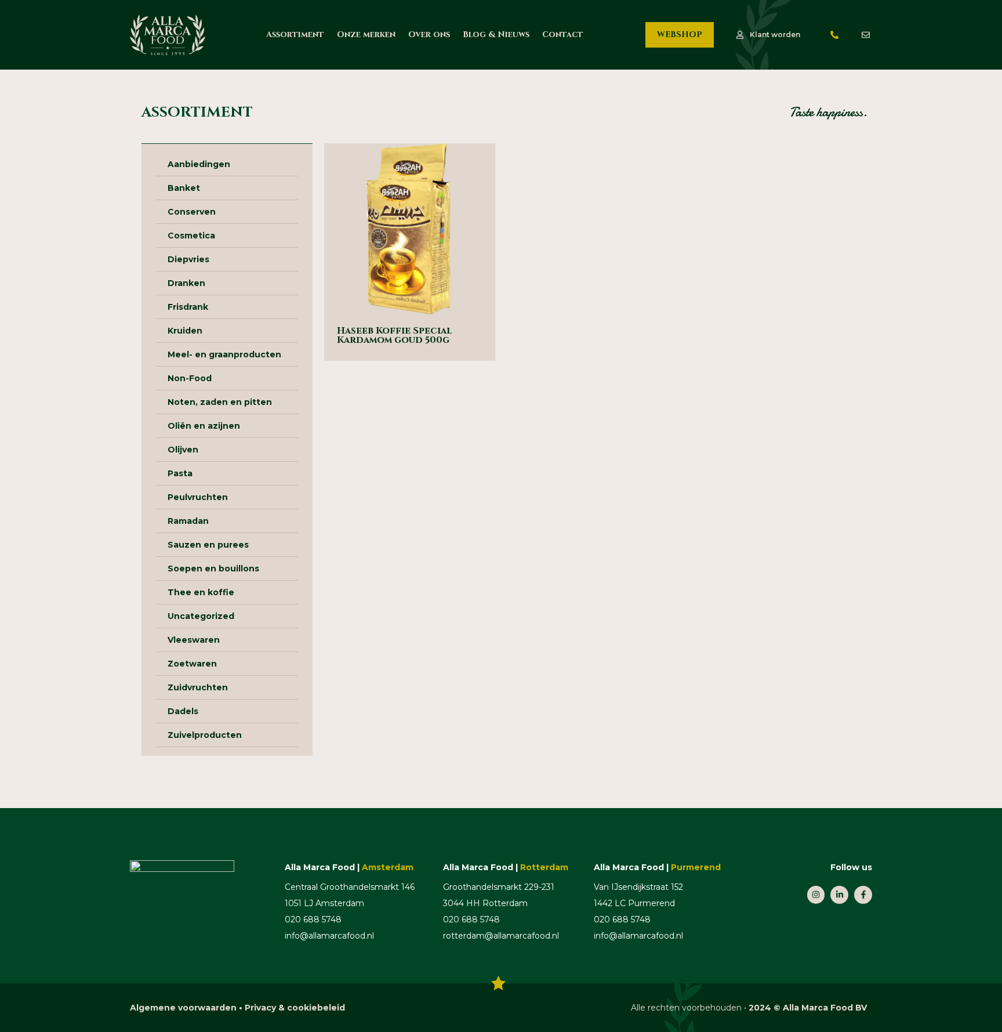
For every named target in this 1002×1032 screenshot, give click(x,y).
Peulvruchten (198, 497)
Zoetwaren (192, 663)
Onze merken (366, 34)
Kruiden (185, 330)
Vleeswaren (194, 640)
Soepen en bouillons (213, 568)
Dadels (183, 711)
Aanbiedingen (199, 164)
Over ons (429, 34)
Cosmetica (191, 235)
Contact (562, 34)
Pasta (180, 473)
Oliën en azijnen (204, 426)
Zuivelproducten (205, 735)
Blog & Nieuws (496, 34)
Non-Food (190, 378)
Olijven (183, 449)
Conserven (192, 212)
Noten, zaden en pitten (220, 402)
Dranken (186, 283)
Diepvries (188, 259)
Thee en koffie (201, 592)
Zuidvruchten (198, 687)
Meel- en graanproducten (224, 354)
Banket (184, 188)
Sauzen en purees (208, 544)
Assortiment (295, 34)
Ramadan (188, 521)
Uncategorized (201, 616)
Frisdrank (188, 307)
